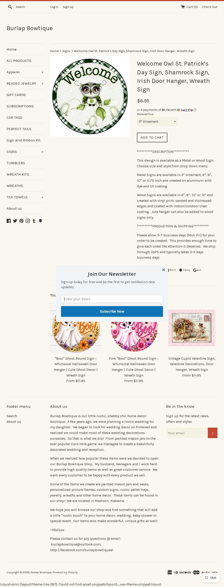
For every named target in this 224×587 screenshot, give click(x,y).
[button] (112, 273)
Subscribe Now (112, 311)
